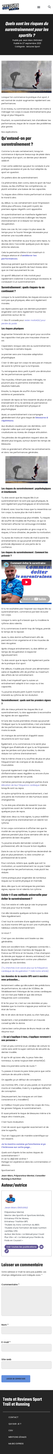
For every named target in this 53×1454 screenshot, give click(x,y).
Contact (13, 1417)
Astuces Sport (33, 46)
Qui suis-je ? (14, 1423)
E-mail (5, 1342)
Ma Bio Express (16, 1443)
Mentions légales (17, 1437)
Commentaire (10, 1284)
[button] (38, 7)
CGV (10, 1430)
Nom (4, 1324)
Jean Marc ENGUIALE (16, 1207)
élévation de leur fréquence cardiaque (20, 785)
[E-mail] (41, 1247)
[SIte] (7, 1251)
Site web (6, 1359)
